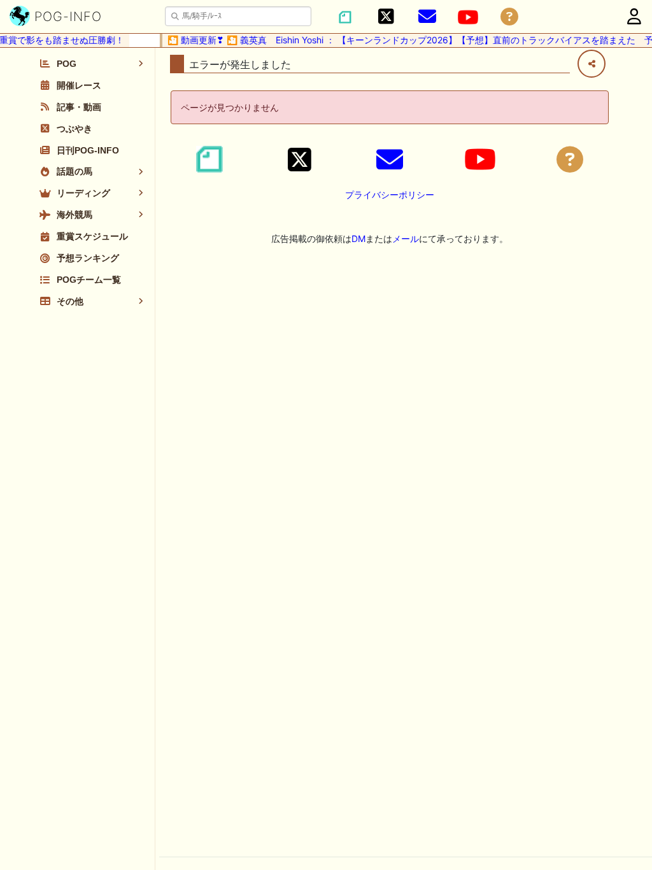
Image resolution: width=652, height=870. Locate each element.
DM (358, 238)
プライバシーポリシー (389, 194)
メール (405, 238)
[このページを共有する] (592, 64)
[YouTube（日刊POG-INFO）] (468, 17)
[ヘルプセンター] (509, 17)
